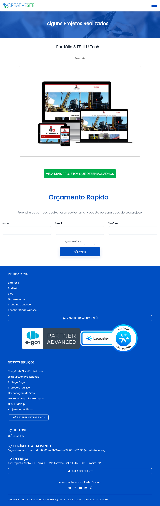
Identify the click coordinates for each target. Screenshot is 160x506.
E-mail (58, 223)
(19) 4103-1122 (16, 436)
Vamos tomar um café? (82, 318)
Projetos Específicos (20, 409)
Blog (10, 293)
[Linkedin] (85, 487)
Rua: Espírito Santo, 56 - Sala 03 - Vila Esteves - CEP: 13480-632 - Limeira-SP (54, 463)
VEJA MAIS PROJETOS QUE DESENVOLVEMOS (80, 173)
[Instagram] (74, 487)
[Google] (90, 487)
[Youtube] (80, 487)
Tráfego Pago (16, 382)
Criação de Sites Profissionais (25, 371)
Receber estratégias (30, 417)
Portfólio (13, 288)
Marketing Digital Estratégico (26, 398)
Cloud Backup (16, 404)
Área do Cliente (82, 471)
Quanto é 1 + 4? (73, 241)
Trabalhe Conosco (19, 304)
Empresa (13, 283)
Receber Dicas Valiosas (22, 310)
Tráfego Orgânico (19, 387)
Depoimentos (16, 299)
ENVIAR (81, 252)
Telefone (113, 223)
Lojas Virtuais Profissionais (23, 377)
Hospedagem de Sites (21, 393)
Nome (5, 223)
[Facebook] (69, 487)
